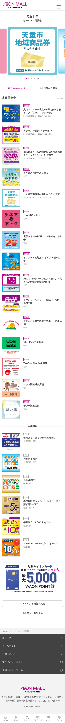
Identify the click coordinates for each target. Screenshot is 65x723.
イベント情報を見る (35, 603)
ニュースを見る (35, 613)
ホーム (9, 631)
